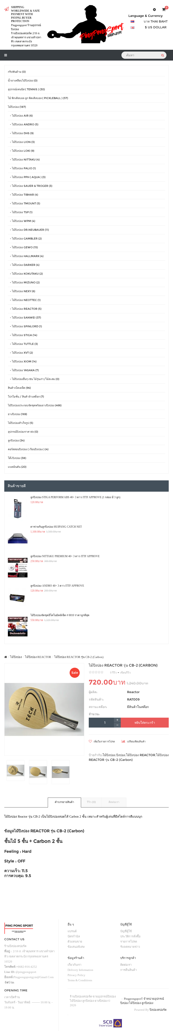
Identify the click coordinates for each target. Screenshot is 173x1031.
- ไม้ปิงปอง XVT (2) (20, 352)
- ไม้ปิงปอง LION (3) (21, 142)
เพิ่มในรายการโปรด (104, 741)
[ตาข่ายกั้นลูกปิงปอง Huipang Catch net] (17, 538)
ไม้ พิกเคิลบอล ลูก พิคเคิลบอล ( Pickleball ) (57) (38, 98)
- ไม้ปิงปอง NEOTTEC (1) (24, 300)
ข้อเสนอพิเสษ (76, 946)
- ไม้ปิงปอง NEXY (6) (21, 291)
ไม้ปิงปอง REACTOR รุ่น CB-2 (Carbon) (78, 657)
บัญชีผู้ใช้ (126, 931)
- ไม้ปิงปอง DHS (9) (21, 133)
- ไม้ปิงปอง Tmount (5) (24, 203)
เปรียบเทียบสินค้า (136, 741)
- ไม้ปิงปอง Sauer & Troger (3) (30, 186)
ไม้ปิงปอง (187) (17, 107)
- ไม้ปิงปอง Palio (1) (22, 168)
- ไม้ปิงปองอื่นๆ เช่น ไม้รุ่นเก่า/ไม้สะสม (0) (33, 379)
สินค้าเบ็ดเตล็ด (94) (19, 387)
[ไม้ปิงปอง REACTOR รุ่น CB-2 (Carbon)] (44, 709)
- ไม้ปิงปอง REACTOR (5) (24, 308)
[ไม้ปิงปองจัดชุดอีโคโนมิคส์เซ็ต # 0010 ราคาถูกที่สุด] (17, 627)
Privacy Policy (76, 975)
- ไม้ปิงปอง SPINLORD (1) (25, 326)
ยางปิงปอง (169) (17, 414)
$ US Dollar (155, 27)
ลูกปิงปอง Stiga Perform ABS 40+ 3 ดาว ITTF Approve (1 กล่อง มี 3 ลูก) (75, 497)
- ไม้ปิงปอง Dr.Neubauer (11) (28, 229)
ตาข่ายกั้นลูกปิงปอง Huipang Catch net (56, 526)
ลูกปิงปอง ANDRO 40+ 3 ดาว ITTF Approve (57, 585)
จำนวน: (94, 714)
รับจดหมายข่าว (130, 946)
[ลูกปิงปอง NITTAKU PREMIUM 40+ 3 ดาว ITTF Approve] (17, 568)
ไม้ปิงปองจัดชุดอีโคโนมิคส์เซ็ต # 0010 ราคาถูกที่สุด (59, 615)
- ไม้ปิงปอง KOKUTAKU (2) (25, 273)
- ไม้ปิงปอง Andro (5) (23, 124)
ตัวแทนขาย (75, 941)
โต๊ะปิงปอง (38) (17, 458)
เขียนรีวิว (125, 672)
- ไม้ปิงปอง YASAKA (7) (23, 370)
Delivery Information (80, 970)
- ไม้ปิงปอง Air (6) (20, 115)
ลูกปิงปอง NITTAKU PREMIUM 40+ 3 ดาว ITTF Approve (65, 556)
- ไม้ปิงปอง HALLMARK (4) (25, 256)
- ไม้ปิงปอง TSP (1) (20, 212)
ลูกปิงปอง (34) (16, 440)
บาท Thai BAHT (156, 21)
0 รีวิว (113, 672)
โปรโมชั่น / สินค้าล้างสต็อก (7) (26, 396)
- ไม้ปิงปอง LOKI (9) (21, 150)
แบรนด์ (72, 931)
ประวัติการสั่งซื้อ (130, 936)
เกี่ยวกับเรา (74, 964)
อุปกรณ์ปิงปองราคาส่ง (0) (23, 431)
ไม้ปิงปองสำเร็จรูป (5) (20, 423)
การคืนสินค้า (128, 970)
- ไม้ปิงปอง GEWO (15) (23, 247)
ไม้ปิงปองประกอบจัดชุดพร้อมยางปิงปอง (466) (34, 405)
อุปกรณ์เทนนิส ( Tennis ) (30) (26, 89)
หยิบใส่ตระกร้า (144, 723)
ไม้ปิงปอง (16, 657)
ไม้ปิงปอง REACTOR (38, 657)
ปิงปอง (120, 755)
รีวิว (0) (91, 802)
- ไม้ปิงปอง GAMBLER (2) (25, 238)
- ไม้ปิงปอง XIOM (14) (22, 361)
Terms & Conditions (80, 980)
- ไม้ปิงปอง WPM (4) (21, 221)
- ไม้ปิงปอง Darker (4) (23, 265)
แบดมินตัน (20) (17, 466)
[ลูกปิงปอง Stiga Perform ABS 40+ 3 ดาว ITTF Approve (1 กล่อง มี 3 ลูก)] (17, 509)
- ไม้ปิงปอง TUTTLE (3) (23, 344)
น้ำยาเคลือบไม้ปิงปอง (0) (22, 80)
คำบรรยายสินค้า (64, 802)
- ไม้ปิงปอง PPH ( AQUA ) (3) (27, 177)
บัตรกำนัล (74, 936)
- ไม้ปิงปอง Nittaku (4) (24, 159)
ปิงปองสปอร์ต (158, 1009)
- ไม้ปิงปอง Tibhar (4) (23, 194)
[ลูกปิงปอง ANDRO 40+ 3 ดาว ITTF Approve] (17, 597)
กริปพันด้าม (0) (17, 71)
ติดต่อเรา (114, 802)
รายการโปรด (128, 941)
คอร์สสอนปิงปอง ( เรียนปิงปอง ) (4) (28, 449)
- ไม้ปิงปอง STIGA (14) (22, 335)
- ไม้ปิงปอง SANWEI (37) (24, 317)
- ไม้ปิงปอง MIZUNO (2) (24, 282)
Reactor (133, 692)
